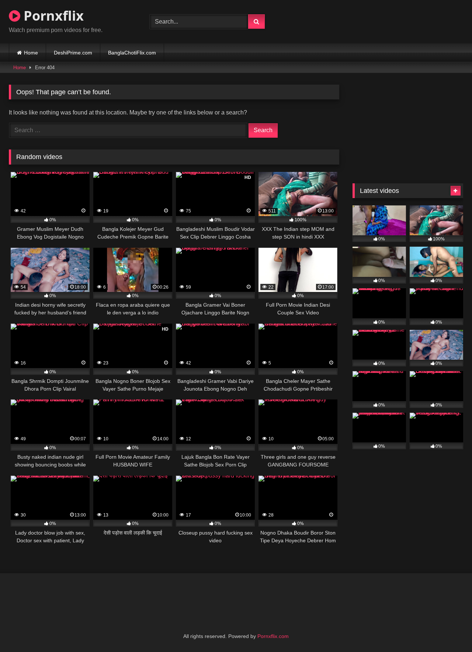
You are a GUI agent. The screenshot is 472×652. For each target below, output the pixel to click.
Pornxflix (52, 16)
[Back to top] (449, 630)
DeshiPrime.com (73, 53)
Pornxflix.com (273, 636)
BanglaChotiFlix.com (132, 53)
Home (31, 53)
